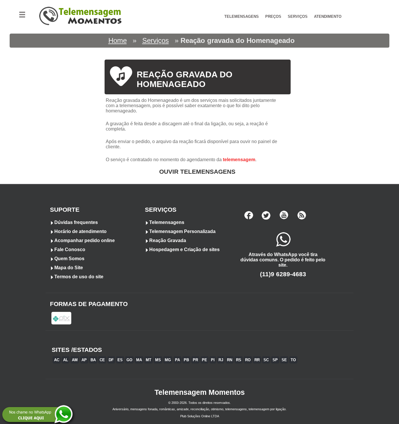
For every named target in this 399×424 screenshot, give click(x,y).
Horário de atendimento (80, 231)
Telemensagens (166, 222)
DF (111, 360)
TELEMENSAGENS (241, 16)
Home (117, 40)
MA (139, 360)
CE (102, 360)
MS (158, 360)
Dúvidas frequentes (76, 222)
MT (148, 360)
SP (275, 360)
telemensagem (239, 159)
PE (204, 360)
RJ (220, 360)
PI (213, 360)
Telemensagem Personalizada (182, 231)
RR (257, 360)
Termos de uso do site (78, 276)
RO (248, 360)
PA (177, 360)
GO (129, 360)
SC (266, 360)
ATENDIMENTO (327, 16)
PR (195, 360)
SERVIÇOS (298, 16)
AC (56, 360)
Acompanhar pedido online (84, 240)
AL (65, 360)
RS (238, 360)
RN (229, 360)
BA (93, 360)
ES (120, 360)
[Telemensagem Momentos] (81, 29)
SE (284, 360)
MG (168, 360)
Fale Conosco (69, 249)
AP (84, 360)
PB (186, 360)
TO (293, 360)
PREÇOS (273, 16)
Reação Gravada (167, 240)
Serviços (155, 40)
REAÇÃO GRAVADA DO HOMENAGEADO (185, 79)
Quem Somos (69, 258)
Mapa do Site (68, 267)
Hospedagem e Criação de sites (184, 249)
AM (75, 360)
